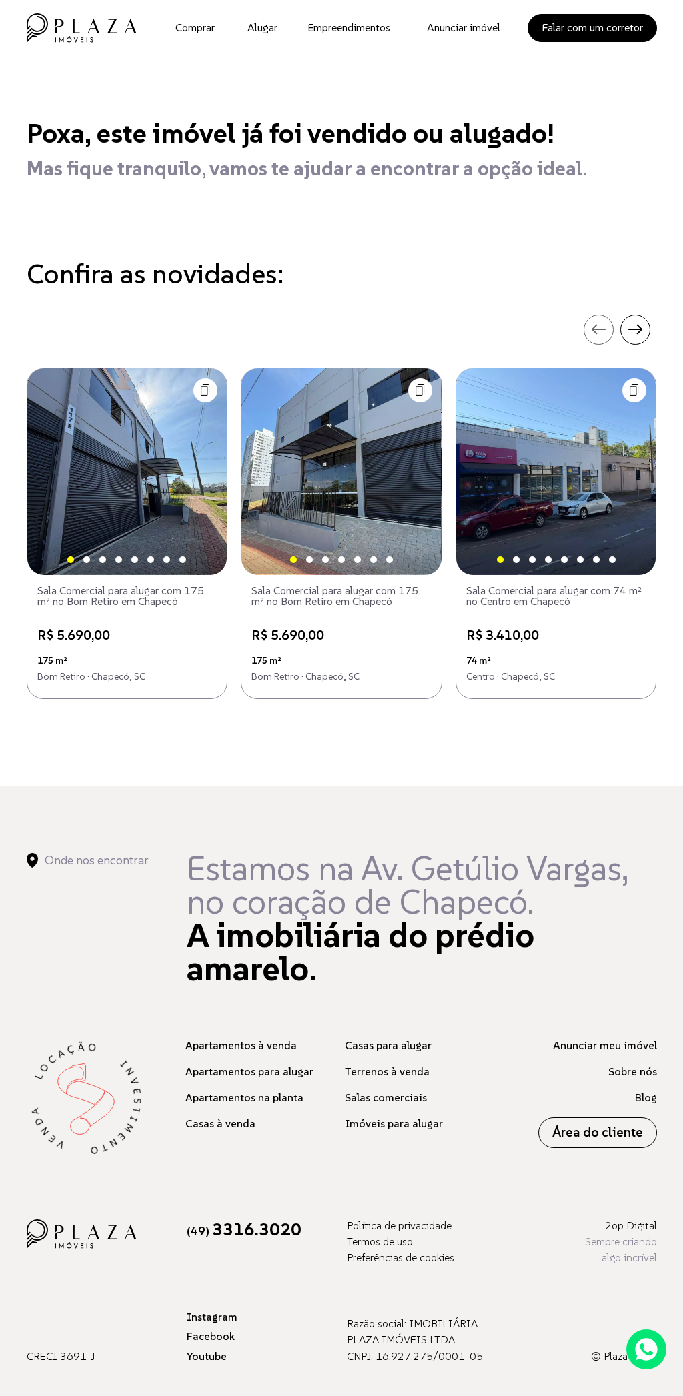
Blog (646, 1097)
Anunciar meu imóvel (605, 1045)
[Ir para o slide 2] (87, 560)
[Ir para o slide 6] (151, 560)
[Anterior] (48, 471)
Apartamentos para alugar (249, 1071)
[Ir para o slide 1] (71, 560)
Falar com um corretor (592, 27)
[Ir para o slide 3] (103, 560)
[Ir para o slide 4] (119, 560)
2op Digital (631, 1225)
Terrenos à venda (387, 1071)
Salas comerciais (386, 1097)
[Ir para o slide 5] (135, 560)
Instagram (212, 1316)
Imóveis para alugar (394, 1123)
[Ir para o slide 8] (183, 560)
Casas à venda (220, 1123)
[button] (205, 390)
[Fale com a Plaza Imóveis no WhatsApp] (646, 1349)
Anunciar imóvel (463, 27)
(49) (244, 1231)
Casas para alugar (388, 1045)
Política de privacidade (399, 1225)
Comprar (195, 27)
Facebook (211, 1336)
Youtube (207, 1356)
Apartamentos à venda (241, 1045)
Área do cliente (597, 1132)
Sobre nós (632, 1071)
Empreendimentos (348, 27)
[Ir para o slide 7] (167, 560)
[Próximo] (205, 471)
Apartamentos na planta (244, 1097)
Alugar (262, 27)
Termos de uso (380, 1241)
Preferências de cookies (400, 1257)
